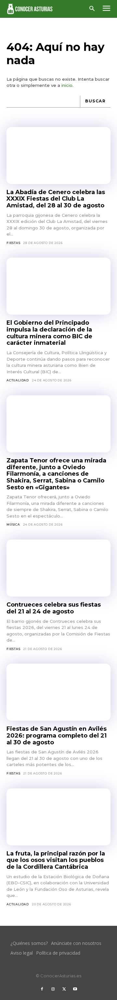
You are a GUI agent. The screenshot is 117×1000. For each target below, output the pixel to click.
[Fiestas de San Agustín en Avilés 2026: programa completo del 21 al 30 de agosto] (58, 692)
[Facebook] (42, 989)
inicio (66, 85)
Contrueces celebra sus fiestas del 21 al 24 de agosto (53, 608)
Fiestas (13, 243)
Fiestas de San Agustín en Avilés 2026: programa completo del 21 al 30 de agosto (56, 735)
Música (13, 524)
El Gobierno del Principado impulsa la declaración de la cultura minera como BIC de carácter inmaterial (49, 332)
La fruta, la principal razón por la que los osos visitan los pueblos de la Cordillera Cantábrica (55, 860)
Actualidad (17, 380)
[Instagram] (53, 989)
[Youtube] (75, 989)
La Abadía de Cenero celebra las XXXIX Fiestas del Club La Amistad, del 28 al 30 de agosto (55, 199)
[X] (64, 989)
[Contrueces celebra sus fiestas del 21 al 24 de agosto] (58, 568)
